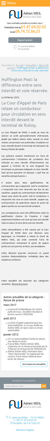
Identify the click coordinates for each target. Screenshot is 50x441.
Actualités (31, 65)
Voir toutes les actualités (34, 364)
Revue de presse (20, 284)
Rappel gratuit (25, 40)
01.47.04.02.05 (33, 27)
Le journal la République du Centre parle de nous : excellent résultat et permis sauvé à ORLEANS (25, 311)
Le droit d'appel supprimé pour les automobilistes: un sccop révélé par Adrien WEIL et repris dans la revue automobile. (25, 327)
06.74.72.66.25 (27, 31)
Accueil (19, 65)
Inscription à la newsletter (24, 380)
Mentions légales (25, 430)
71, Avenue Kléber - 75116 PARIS (26, 417)
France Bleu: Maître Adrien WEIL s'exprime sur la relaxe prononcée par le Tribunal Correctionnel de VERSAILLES (27, 346)
